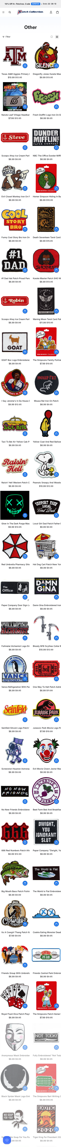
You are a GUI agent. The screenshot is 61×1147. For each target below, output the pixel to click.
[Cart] (57, 12)
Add (27, 106)
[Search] (10, 12)
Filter (8, 36)
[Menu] (3, 12)
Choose (27, 65)
